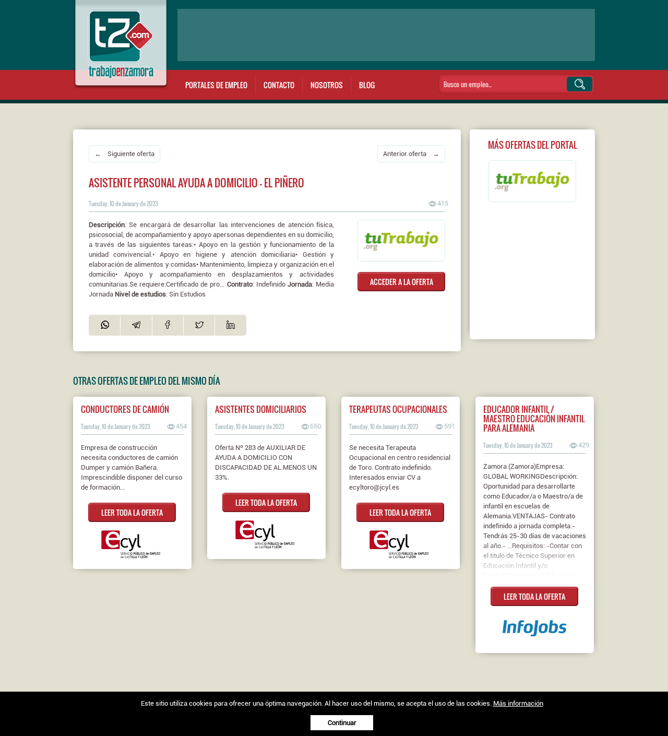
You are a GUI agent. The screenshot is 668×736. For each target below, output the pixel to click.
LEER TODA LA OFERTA (132, 512)
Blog (367, 85)
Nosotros (327, 85)
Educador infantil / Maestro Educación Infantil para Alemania (533, 418)
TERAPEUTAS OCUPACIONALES (398, 409)
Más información (518, 703)
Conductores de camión (125, 409)
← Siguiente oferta (124, 154)
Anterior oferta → (411, 154)
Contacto (279, 85)
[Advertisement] (386, 35)
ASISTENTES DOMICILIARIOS (260, 409)
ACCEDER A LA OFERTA (401, 281)
